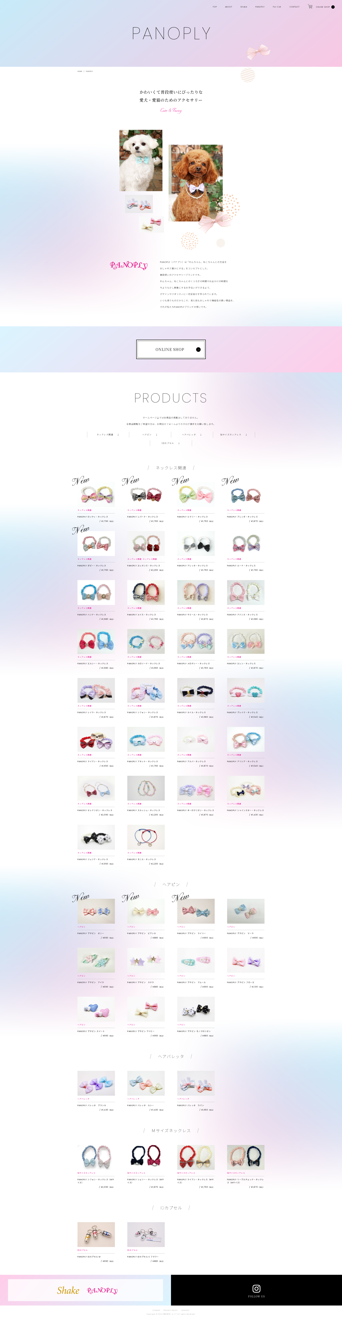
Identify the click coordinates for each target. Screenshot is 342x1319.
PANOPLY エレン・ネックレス (242, 665)
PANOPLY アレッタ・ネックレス (192, 567)
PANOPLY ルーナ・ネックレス (242, 567)
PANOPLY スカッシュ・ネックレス (143, 812)
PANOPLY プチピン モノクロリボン (194, 1033)
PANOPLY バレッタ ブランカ (92, 1107)
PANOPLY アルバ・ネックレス (192, 763)
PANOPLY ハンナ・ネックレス (92, 616)
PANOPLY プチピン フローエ (242, 984)
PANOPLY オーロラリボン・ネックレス (195, 812)
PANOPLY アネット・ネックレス (142, 763)
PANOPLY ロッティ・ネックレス (92, 519)
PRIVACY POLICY (171, 1310)
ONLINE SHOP (323, 7)
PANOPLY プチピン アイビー (142, 1033)
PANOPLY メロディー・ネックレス (193, 665)
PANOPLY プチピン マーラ (242, 935)
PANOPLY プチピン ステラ (142, 984)
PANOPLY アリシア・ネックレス (242, 763)
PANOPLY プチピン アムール (192, 984)
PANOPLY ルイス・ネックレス (142, 616)
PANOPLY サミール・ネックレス (192, 616)
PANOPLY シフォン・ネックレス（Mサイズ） (95, 1183)
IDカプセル (82, 1250)
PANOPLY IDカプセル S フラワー (143, 1259)
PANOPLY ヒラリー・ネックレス (192, 519)
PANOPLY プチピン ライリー (192, 935)
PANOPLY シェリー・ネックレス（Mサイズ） (145, 1183)
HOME (79, 71)
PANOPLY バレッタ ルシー (142, 1107)
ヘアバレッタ (83, 1098)
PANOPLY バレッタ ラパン (192, 1107)
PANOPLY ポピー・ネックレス (92, 567)
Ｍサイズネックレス (86, 1173)
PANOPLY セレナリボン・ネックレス (94, 812)
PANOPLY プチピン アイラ (92, 984)
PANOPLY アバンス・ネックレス (242, 616)
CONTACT (186, 1310)
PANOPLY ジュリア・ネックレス (92, 861)
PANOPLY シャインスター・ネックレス (245, 812)
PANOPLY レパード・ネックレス (142, 519)
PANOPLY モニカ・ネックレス (142, 861)
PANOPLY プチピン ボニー (92, 935)
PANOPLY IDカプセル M (92, 1259)
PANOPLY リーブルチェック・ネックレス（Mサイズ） (245, 1183)
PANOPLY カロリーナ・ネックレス (143, 665)
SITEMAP (156, 1310)
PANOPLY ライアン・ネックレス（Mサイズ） (195, 1183)
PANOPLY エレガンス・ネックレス (143, 567)
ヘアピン (81, 926)
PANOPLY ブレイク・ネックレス (242, 714)
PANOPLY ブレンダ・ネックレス (242, 519)
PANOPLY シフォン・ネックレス (142, 714)
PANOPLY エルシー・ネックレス (92, 665)
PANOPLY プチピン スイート (92, 1033)
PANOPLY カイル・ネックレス (192, 714)
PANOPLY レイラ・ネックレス (92, 714)
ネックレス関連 (84, 510)
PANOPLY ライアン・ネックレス (92, 763)
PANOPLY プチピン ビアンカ (142, 935)
